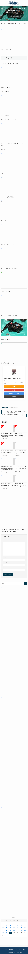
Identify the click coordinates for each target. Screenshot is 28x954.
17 (3, 930)
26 (10, 932)
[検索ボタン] (25, 3)
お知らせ (6, 949)
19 (10, 930)
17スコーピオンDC (12, 12)
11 (6, 927)
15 (21, 927)
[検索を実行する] (25, 583)
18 (6, 930)
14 (17, 927)
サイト (4, 567)
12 (10, 927)
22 (21, 930)
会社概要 (24, 949)
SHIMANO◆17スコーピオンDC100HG (13, 378)
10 (3, 927)
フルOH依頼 (5, 12)
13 (14, 927)
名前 (4, 557)
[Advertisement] (14, 510)
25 (6, 932)
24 (3, 932)
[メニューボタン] (3, 3)
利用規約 (11, 949)
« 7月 (2, 938)
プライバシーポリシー (18, 949)
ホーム (3, 949)
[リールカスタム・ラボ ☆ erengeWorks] (14, 3)
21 (17, 930)
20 (14, 930)
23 (25, 930)
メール (5, 562)
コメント (5, 541)
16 (25, 927)
